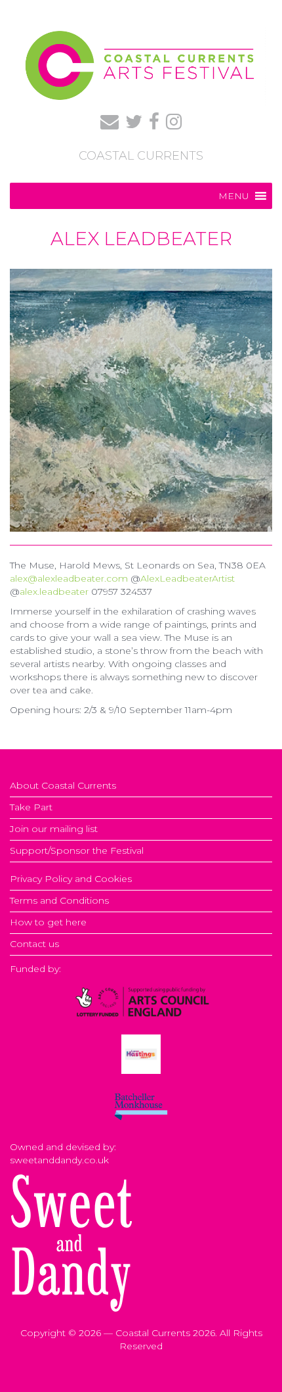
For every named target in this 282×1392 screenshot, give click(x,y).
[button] (233, 196)
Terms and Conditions (59, 900)
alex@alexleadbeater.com (69, 578)
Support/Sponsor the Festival (77, 850)
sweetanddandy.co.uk (59, 1160)
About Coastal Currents (63, 785)
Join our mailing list (54, 829)
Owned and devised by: (63, 1147)
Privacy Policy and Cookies (71, 879)
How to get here (48, 922)
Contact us (34, 944)
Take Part (31, 807)
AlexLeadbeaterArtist (187, 578)
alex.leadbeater (54, 591)
